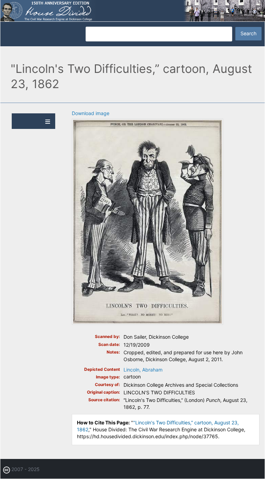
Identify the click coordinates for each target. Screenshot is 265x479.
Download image (90, 113)
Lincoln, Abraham (143, 370)
